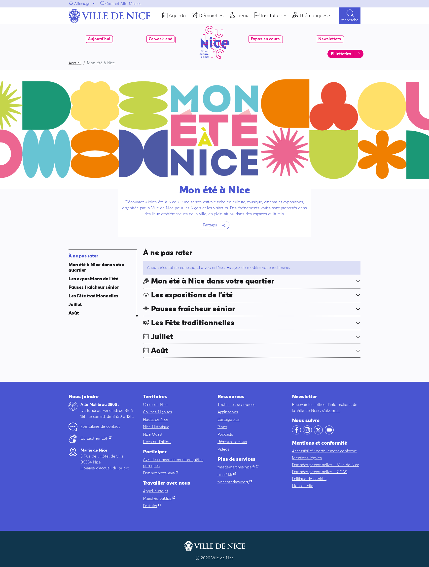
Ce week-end (161, 39)
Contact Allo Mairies (123, 3)
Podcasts (225, 434)
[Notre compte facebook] (296, 433)
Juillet (75, 304)
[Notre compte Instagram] (307, 433)
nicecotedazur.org (234, 482)
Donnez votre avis (160, 473)
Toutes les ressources (236, 404)
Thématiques (313, 15)
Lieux (242, 15)
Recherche (349, 20)
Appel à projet (155, 491)
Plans (222, 427)
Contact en (95, 438)
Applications (227, 412)
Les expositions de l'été (93, 279)
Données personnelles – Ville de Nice (325, 465)
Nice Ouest (152, 434)
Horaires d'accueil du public (104, 468)
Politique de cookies (309, 479)
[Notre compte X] (318, 433)
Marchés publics (159, 498)
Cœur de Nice (155, 404)
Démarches (211, 15)
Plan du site (302, 486)
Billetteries (341, 54)
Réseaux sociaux (232, 442)
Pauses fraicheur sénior (94, 287)
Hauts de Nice (155, 419)
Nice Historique (156, 427)
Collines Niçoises (157, 412)
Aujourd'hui (99, 39)
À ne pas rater (83, 256)
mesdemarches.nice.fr (237, 467)
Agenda (177, 15)
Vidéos (223, 449)
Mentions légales (307, 458)
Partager (210, 225)
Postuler (152, 506)
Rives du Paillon (157, 442)
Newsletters (329, 39)
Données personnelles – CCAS (319, 472)
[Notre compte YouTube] (329, 433)
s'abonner (331, 410)
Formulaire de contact (100, 426)
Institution (271, 15)
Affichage (82, 3)
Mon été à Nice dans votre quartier (212, 281)
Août (74, 313)
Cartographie (228, 419)
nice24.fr (226, 474)
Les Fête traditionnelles (93, 296)
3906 (112, 404)
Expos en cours (265, 39)
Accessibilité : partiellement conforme (324, 451)
